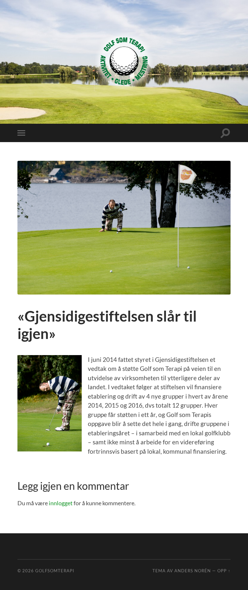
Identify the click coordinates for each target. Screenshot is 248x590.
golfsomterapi (54, 570)
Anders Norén (192, 570)
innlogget (61, 503)
